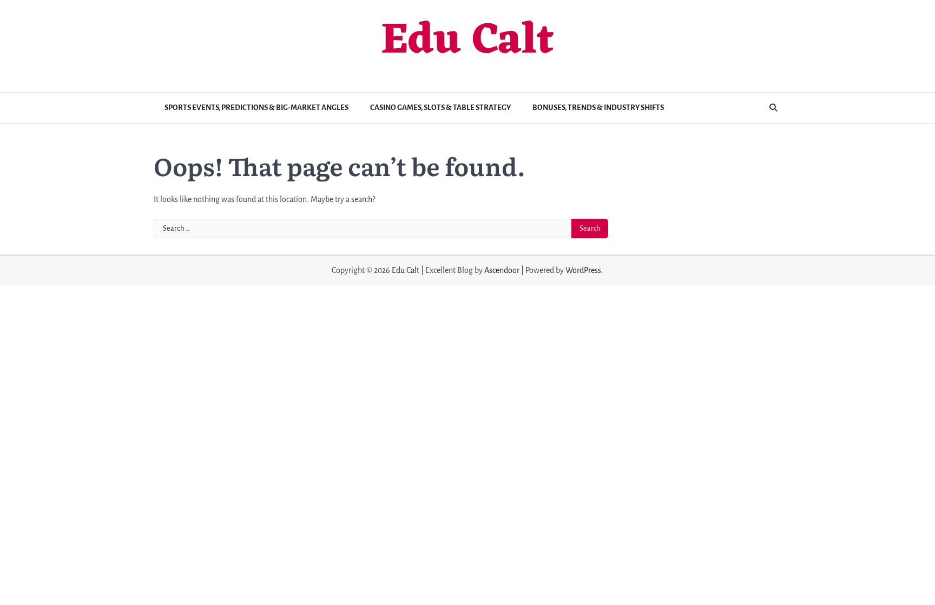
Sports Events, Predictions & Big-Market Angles (256, 107)
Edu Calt (467, 42)
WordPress (583, 270)
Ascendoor (501, 270)
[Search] (773, 108)
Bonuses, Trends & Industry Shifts (598, 107)
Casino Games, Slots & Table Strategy (440, 107)
